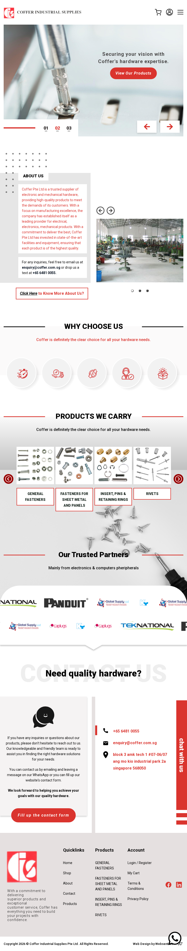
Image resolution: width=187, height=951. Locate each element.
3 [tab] (70, 128)
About (68, 883)
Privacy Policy (138, 899)
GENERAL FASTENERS (35, 497)
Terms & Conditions (136, 886)
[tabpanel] (93, 80)
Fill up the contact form (43, 815)
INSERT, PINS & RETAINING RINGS (113, 497)
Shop (67, 873)
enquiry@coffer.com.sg (41, 267)
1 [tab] (47, 128)
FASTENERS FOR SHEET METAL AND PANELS (74, 499)
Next (170, 127)
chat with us (182, 755)
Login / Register (140, 863)
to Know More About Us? (52, 293)
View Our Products (93, 73)
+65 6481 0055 (126, 731)
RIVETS (152, 494)
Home (67, 863)
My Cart (134, 873)
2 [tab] (58, 128)
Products (70, 904)
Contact (69, 893)
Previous (147, 127)
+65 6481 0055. (44, 273)
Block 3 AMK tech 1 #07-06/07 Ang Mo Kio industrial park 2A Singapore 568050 (140, 761)
